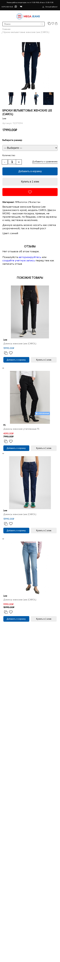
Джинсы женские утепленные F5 (21, 429)
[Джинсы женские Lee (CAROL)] (30, 311)
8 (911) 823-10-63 (7, 7)
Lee (4, 118)
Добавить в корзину (30, 171)
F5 (4, 425)
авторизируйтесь (30, 257)
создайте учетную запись (18, 260)
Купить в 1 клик (30, 181)
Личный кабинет (51, 7)
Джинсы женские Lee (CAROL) (19, 344)
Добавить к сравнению (45, 162)
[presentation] (2, 368)
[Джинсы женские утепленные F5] (30, 397)
